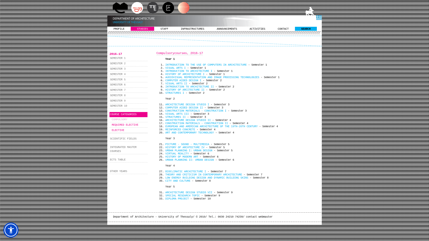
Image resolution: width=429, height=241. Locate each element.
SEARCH (306, 29)
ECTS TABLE (118, 159)
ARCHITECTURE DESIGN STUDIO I (187, 104)
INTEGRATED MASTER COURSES (123, 149)
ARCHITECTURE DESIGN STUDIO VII (188, 192)
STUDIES (142, 29)
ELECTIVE (118, 130)
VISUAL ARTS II (176, 83)
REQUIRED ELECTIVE (125, 125)
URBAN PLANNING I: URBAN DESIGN (188, 150)
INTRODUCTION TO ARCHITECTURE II (189, 86)
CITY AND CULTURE (177, 181)
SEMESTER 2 (118, 63)
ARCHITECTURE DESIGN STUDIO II (188, 120)
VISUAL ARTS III (177, 114)
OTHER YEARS (118, 171)
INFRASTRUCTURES (192, 29)
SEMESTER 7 (118, 90)
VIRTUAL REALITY (177, 153)
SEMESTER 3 (118, 69)
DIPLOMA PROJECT (177, 198)
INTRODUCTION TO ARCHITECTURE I (188, 71)
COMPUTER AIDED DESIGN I (183, 80)
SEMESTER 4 (118, 74)
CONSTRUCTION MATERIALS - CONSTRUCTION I (195, 110)
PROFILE (119, 29)
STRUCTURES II (175, 117)
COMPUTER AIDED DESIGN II (184, 107)
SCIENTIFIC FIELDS (123, 138)
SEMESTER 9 (118, 100)
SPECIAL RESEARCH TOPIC (182, 195)
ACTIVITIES (257, 29)
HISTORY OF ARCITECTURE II (184, 89)
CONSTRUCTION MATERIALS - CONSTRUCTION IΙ (196, 123)
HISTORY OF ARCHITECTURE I (184, 74)
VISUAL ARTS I (175, 68)
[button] (10, 230)
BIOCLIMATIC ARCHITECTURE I (185, 171)
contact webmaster (259, 216)
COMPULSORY (119, 119)
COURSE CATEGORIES (123, 114)
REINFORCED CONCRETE (180, 129)
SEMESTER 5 (118, 79)
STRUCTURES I (174, 93)
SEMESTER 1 (118, 58)
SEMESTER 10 (118, 106)
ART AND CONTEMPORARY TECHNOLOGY (189, 132)
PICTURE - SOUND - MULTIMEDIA (187, 144)
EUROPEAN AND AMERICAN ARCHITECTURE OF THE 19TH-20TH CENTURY (211, 126)
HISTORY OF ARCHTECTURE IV (184, 147)
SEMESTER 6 (118, 84)
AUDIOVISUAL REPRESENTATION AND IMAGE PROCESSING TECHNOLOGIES (212, 77)
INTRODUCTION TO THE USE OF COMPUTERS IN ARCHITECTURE (206, 64)
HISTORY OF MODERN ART (181, 156)
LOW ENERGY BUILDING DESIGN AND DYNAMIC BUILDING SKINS (206, 177)
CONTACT (283, 29)
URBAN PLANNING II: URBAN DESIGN (189, 160)
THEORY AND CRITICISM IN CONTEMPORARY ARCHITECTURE (203, 174)
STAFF (164, 29)
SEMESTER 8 (118, 95)
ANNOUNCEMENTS (227, 29)
